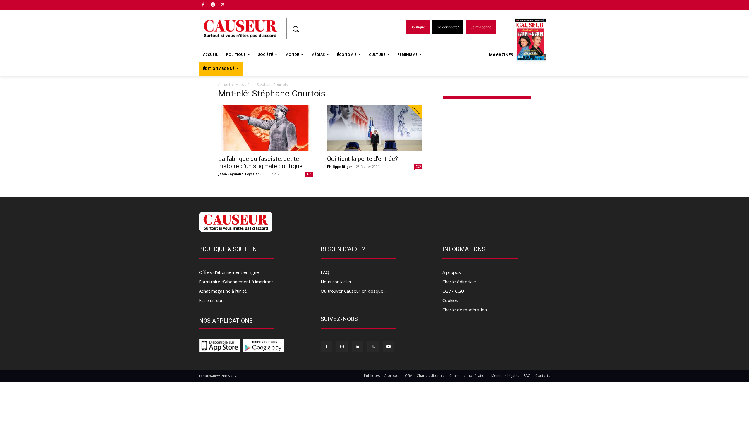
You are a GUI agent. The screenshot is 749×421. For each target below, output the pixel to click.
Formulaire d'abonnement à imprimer (236, 281)
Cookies (450, 300)
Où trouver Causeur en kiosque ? (353, 291)
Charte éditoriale (459, 281)
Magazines (501, 54)
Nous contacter (336, 281)
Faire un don (211, 300)
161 (309, 174)
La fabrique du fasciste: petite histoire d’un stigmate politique (260, 162)
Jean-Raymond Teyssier (238, 174)
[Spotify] (213, 5)
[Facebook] (203, 5)
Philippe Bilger (339, 166)
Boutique (237, 3)
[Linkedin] (357, 346)
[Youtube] (388, 346)
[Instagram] (342, 346)
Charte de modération (464, 310)
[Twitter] (223, 5)
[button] (295, 29)
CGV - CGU (453, 291)
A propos (451, 272)
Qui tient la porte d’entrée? (362, 158)
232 (418, 167)
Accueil (224, 84)
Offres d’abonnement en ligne (229, 272)
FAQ (325, 272)
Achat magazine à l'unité (223, 291)
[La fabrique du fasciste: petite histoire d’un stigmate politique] (265, 128)
